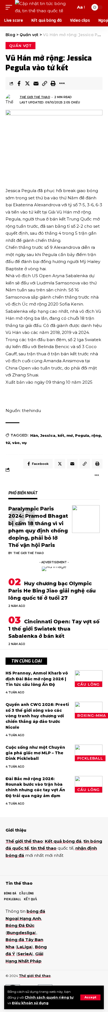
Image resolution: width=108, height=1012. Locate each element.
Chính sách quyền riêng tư (49, 997)
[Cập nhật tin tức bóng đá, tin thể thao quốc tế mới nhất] (40, 7)
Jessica (47, 435)
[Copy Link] (44, 83)
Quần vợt (20, 45)
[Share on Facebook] (19, 83)
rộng (96, 435)
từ (8, 442)
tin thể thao (43, 848)
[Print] (53, 83)
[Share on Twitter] (27, 83)
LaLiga (24, 946)
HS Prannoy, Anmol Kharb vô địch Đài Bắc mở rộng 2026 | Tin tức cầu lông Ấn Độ (37, 679)
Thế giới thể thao (35, 97)
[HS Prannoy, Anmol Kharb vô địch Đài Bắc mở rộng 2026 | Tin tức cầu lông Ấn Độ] (88, 678)
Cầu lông (88, 684)
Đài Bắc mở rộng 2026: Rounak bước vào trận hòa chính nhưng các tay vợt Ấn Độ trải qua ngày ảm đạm (35, 787)
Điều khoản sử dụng (30, 1003)
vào (16, 442)
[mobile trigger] (10, 7)
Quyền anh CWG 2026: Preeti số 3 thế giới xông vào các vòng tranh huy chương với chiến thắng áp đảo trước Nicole (37, 716)
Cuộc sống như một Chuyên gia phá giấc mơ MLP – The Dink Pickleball (35, 753)
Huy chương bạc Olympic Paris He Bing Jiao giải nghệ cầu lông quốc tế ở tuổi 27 (52, 591)
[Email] (36, 83)
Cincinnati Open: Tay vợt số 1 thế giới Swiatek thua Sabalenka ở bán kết (53, 629)
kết (61, 435)
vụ (24, 442)
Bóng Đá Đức (20, 925)
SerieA (24, 953)
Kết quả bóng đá (63, 841)
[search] (70, 7)
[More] (62, 83)
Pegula (82, 435)
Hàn (34, 435)
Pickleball (90, 758)
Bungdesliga (21, 932)
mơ (69, 435)
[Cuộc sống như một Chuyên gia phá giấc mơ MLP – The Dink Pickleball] (88, 753)
